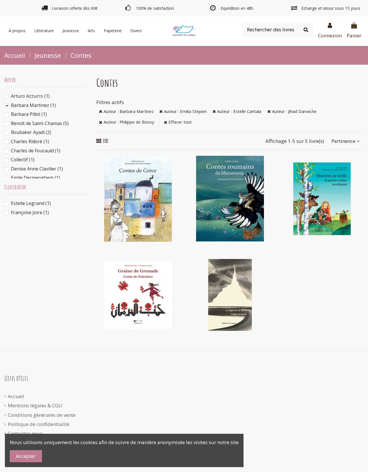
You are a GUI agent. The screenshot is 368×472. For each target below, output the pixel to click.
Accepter (26, 456)
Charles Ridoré (30, 141)
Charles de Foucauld (35, 150)
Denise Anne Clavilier (37, 169)
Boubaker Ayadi (31, 132)
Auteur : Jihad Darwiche (294, 111)
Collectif (22, 159)
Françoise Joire (30, 212)
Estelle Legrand (31, 203)
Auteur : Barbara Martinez (128, 111)
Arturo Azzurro (30, 96)
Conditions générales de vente (42, 415)
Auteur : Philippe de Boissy (128, 122)
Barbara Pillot (29, 114)
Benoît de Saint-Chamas (40, 123)
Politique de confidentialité (38, 424)
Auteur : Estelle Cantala (238, 111)
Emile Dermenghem (35, 177)
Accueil (16, 396)
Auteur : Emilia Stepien (185, 111)
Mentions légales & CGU (35, 405)
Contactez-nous (25, 433)
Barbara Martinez (33, 105)
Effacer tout (179, 122)
